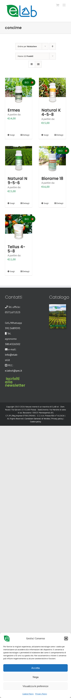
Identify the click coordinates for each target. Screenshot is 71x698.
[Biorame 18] (52, 159)
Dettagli (26, 135)
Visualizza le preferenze (35, 686)
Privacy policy (57, 418)
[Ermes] (18, 91)
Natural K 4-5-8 (51, 112)
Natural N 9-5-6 (17, 181)
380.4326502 (12, 344)
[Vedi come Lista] (38, 64)
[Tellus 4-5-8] (18, 227)
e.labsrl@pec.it (13, 370)
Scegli (12, 135)
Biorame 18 (52, 178)
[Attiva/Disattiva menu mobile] (64, 5)
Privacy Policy (41, 694)
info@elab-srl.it (11, 357)
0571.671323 (12, 312)
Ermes (14, 110)
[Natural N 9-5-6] (18, 159)
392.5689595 (12, 328)
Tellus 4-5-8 (16, 249)
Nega (35, 677)
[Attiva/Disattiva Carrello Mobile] (57, 5)
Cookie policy (35, 421)
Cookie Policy (28, 694)
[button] (66, 638)
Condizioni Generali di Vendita (37, 418)
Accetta (35, 667)
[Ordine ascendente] (52, 46)
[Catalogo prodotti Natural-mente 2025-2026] (57, 305)
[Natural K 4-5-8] (52, 91)
